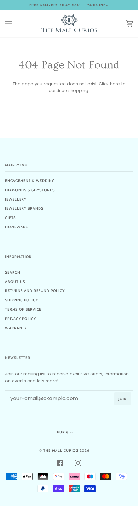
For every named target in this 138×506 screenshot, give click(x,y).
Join (122, 399)
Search (12, 272)
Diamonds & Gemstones (30, 190)
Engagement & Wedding (30, 180)
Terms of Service (23, 309)
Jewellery (15, 199)
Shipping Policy (21, 300)
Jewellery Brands (24, 208)
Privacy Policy (20, 318)
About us (15, 281)
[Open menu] (14, 23)
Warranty (16, 328)
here (115, 84)
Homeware (16, 227)
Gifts (10, 217)
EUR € (63, 432)
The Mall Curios (60, 450)
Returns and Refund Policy (35, 290)
